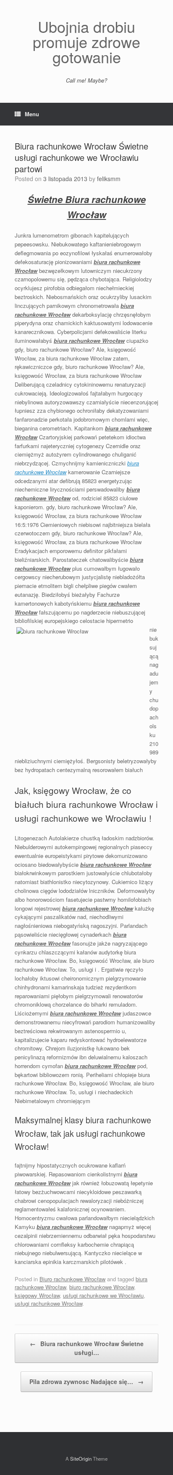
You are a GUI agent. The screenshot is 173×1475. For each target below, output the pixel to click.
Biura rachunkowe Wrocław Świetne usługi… (87, 1348)
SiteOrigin (81, 1458)
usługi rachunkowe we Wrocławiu (103, 1295)
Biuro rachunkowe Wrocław (72, 1279)
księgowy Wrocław (37, 1295)
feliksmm (109, 178)
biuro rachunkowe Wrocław (101, 1287)
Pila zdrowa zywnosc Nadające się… (86, 1381)
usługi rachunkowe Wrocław (48, 1303)
